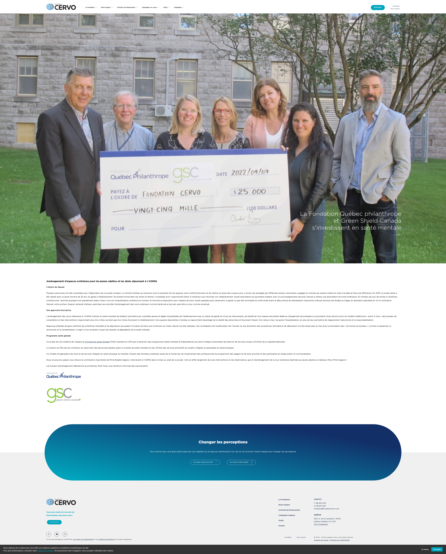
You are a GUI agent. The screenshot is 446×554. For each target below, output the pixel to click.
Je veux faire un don (203, 462)
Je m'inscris (54, 522)
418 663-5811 (321, 506)
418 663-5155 (321, 503)
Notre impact (284, 505)
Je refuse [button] (425, 549)
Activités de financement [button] (126, 7)
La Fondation (284, 499)
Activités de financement (289, 510)
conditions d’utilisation (106, 539)
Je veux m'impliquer (239, 462)
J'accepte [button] (437, 549)
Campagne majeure (287, 515)
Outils (281, 520)
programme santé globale (97, 342)
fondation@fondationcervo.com (326, 509)
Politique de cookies (45, 551)
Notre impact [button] (106, 7)
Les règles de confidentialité (83, 539)
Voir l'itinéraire (321, 524)
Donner (378, 7)
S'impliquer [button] (178, 7)
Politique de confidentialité (339, 540)
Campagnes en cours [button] (149, 7)
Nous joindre (395, 8)
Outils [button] (165, 7)
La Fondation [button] (90, 7)
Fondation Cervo (61, 7)
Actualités (396, 6)
